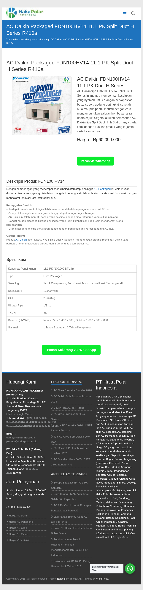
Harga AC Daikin (52, 39)
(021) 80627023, (37, 417)
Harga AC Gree (18, 527)
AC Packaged (102, 188)
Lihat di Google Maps (18, 414)
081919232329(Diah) (19, 425)
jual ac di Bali (109, 498)
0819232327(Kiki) (17, 421)
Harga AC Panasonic (21, 521)
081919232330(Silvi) (45, 425)
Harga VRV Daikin (19, 540)
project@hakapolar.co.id (21, 441)
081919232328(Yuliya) (42, 421)
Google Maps (120, 537)
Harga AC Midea (18, 533)
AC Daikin (21, 239)
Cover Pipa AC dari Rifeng (69, 407)
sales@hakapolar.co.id (20, 437)
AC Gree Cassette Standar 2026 (73, 390)
